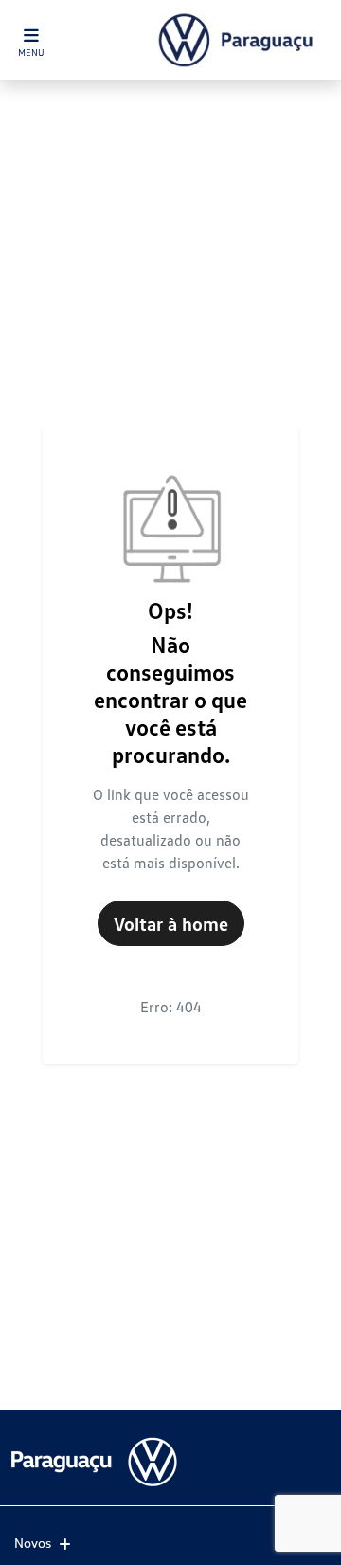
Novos (32, 1543)
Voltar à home (171, 923)
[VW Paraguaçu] (239, 39)
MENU (31, 52)
